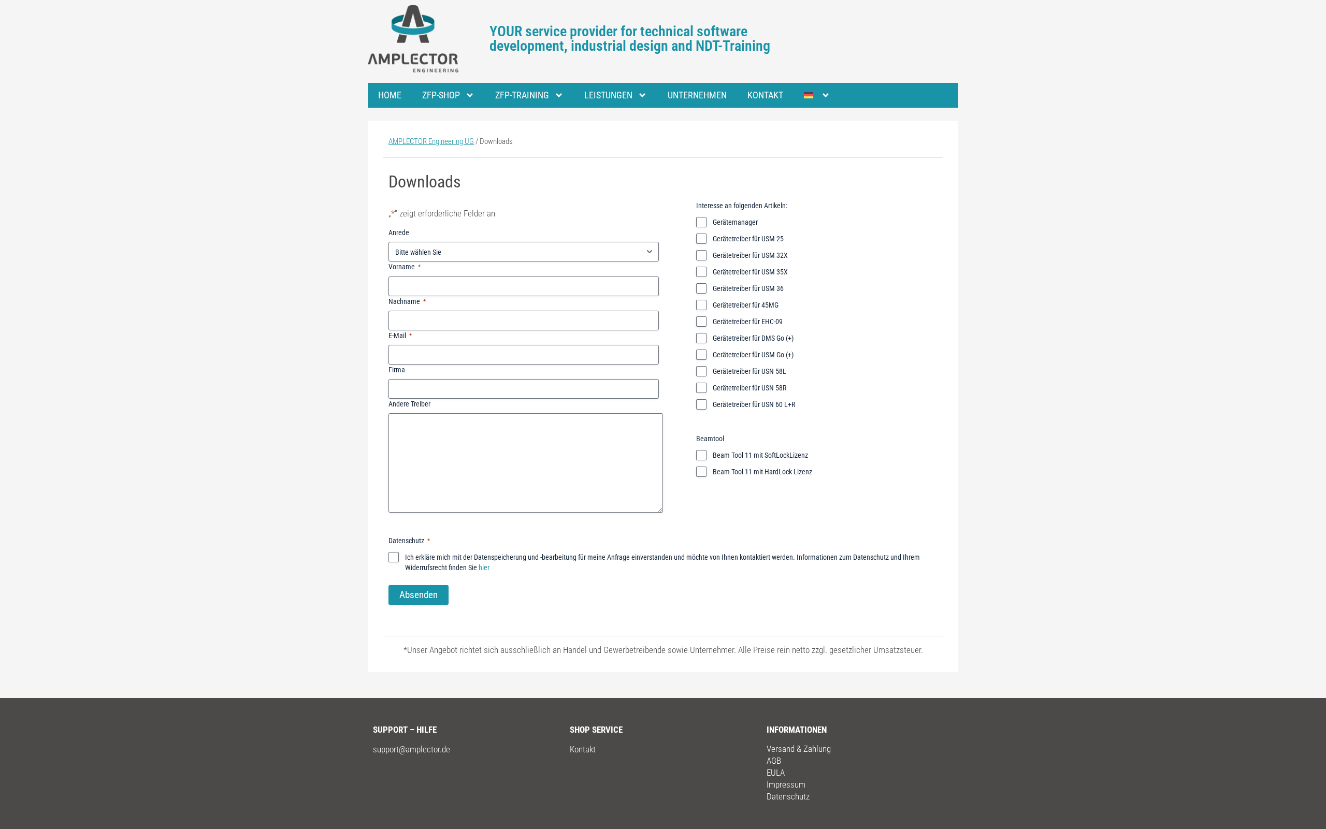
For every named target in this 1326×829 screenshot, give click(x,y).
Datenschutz (788, 796)
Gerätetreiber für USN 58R (749, 388)
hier (484, 567)
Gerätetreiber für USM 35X (750, 272)
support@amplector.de (411, 749)
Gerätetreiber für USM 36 (748, 288)
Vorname (404, 267)
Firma (396, 370)
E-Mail (400, 335)
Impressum (786, 784)
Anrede (398, 232)
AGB (774, 760)
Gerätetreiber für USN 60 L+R (754, 404)
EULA (776, 772)
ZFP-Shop (441, 95)
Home (389, 95)
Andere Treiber (409, 404)
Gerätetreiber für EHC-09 (748, 321)
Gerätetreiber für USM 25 (748, 239)
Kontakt (765, 95)
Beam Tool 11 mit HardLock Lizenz (762, 472)
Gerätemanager (735, 222)
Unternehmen (697, 95)
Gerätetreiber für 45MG (746, 305)
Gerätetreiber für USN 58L (749, 371)
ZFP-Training (522, 95)
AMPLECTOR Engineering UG (431, 141)
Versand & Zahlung (799, 749)
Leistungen (608, 95)
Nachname (407, 301)
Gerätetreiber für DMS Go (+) (753, 338)
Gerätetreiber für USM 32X (750, 255)
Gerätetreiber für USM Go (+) (753, 355)
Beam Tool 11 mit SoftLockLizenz (760, 455)
